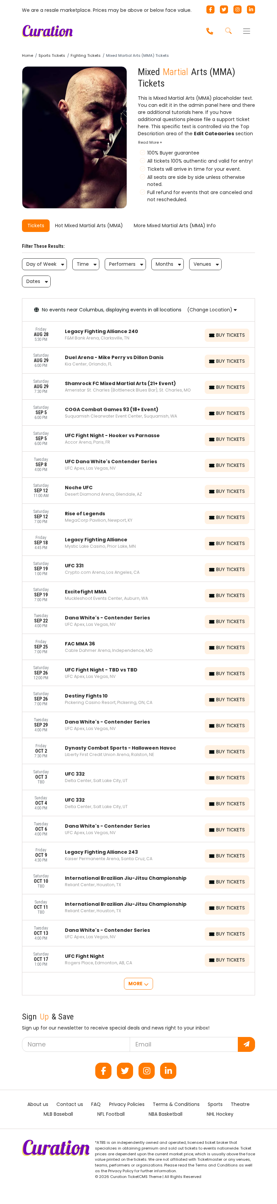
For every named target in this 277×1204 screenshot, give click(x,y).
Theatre (240, 1104)
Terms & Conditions (176, 1104)
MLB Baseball (58, 1114)
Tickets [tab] (35, 225)
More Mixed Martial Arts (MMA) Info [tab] (175, 225)
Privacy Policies (127, 1104)
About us (37, 1104)
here (225, 105)
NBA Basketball (165, 1114)
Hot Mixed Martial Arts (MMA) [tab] (89, 225)
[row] (138, 335)
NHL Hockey (220, 1114)
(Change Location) (210, 309)
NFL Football (111, 1114)
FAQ (96, 1104)
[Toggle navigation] (246, 31)
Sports (215, 1104)
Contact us (69, 1104)
